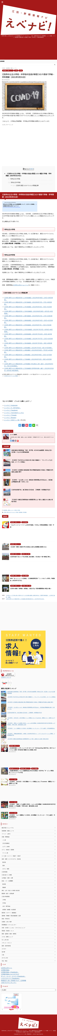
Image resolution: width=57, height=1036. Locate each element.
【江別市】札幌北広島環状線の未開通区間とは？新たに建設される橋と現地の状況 (28, 739)
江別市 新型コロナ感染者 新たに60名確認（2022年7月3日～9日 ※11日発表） (28, 348)
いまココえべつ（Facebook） (10, 978)
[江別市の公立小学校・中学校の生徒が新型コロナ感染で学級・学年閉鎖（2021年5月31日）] (30, 425)
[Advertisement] (28, 50)
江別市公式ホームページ (21, 285)
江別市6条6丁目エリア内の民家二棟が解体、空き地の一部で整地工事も (30, 556)
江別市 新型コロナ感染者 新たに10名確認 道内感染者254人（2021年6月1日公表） (25, 599)
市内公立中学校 (14, 182)
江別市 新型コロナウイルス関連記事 (25, 185)
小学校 (15, 510)
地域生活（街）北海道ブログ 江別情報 (13, 980)
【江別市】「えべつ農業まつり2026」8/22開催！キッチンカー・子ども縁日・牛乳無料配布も (31, 728)
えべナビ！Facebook (11, 410)
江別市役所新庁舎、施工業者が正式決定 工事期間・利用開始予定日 (30, 489)
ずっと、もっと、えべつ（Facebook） (13, 976)
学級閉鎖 (20, 512)
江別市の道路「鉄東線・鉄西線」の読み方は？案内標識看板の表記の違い (30, 588)
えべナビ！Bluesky (10, 417)
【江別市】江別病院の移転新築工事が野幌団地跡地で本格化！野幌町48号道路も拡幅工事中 (30, 702)
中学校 (18, 510)
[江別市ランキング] (8, 675)
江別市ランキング (6, 677)
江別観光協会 (5, 970)
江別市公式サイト (6, 968)
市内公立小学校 (14, 179)
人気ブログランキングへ (8, 982)
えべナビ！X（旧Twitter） (12, 408)
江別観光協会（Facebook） (10, 972)
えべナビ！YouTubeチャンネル (14, 413)
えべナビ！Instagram (11, 405)
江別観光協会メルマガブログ (10, 974)
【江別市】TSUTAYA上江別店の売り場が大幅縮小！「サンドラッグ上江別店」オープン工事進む (31, 697)
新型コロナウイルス (11, 512)
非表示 (32, 169)
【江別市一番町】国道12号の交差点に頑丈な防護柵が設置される (28, 547)
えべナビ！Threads (10, 415)
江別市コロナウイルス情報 (11, 376)
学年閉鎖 (24, 512)
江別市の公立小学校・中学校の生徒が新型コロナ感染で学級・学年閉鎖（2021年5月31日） (29, 175)
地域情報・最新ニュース (8, 510)
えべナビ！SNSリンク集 (12, 420)
